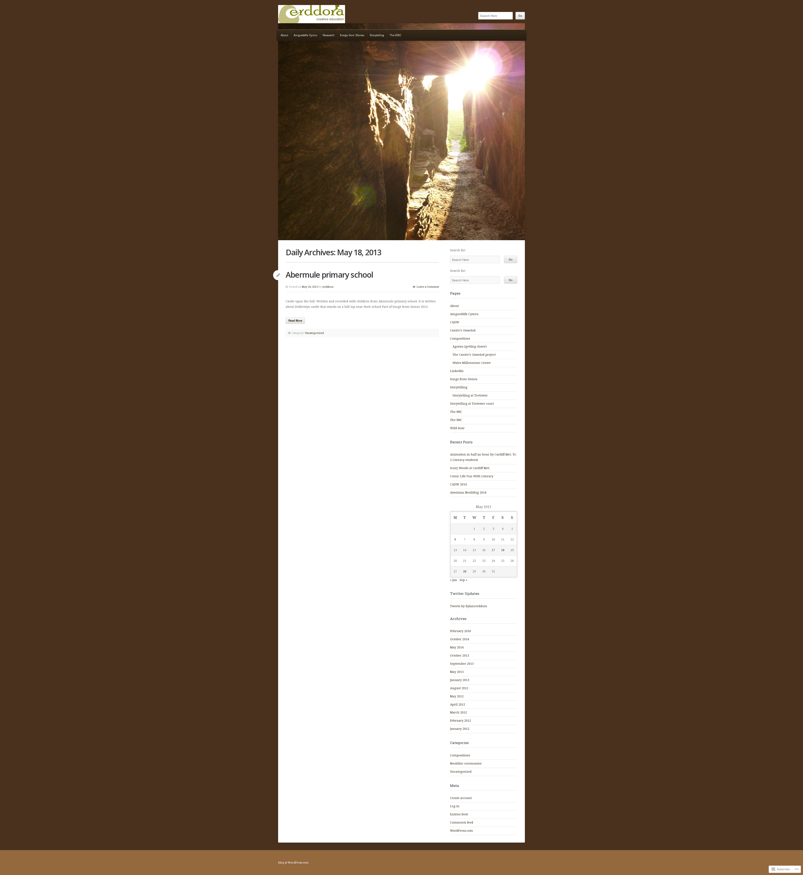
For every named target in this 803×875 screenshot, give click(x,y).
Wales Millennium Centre (472, 362)
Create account (461, 798)
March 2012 (458, 712)
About (284, 35)
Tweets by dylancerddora (468, 606)
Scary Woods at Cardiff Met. (470, 468)
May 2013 (457, 672)
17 (493, 550)
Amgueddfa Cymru (305, 35)
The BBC (395, 35)
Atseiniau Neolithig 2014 (468, 492)
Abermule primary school (329, 274)
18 (502, 550)
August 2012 (459, 688)
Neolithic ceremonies (466, 763)
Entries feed (459, 814)
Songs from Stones (352, 35)
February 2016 (460, 631)
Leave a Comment (428, 286)
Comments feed (461, 822)
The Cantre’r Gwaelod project (474, 354)
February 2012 (460, 720)
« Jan (453, 580)
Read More (295, 320)
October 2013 (459, 655)
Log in (454, 806)
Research (328, 35)
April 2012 (457, 704)
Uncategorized (314, 333)
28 (464, 571)
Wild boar (457, 428)
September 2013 (462, 663)
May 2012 (457, 696)
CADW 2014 (458, 484)
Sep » (463, 580)
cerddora (311, 14)
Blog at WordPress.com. (293, 862)
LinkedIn (457, 371)
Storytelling (377, 35)
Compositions (460, 338)
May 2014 (457, 647)
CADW (454, 322)
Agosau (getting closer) (470, 346)
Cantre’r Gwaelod (463, 330)
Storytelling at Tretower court (472, 403)
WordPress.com (461, 830)
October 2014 (459, 639)
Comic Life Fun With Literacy (471, 476)
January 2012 (459, 728)
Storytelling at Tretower (470, 395)
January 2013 (459, 680)
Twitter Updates (464, 593)
